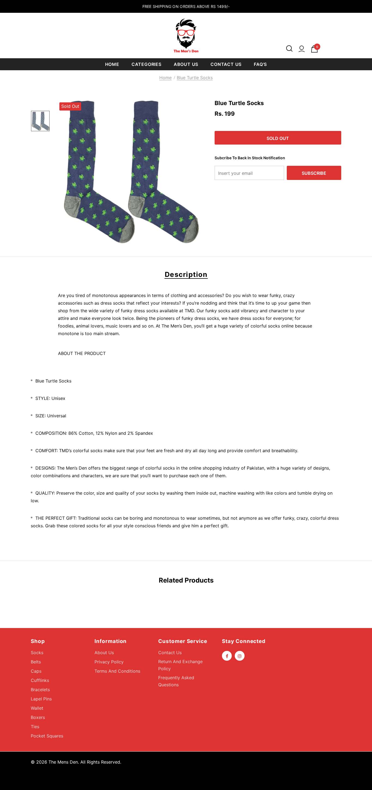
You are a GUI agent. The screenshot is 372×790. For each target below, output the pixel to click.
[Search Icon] (289, 49)
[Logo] (186, 35)
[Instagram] (240, 656)
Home (165, 77)
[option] (129, 172)
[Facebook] (227, 656)
